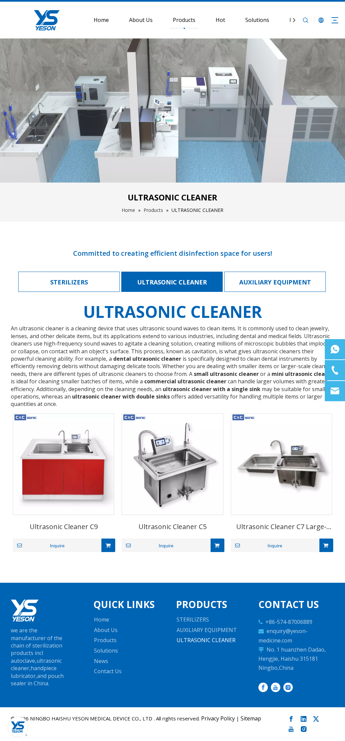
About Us (141, 20)
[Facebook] (263, 687)
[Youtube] (275, 687)
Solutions (257, 20)
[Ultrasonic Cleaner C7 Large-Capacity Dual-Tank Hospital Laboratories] (281, 463)
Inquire (57, 545)
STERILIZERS (69, 282)
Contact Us (108, 671)
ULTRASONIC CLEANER (172, 282)
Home (101, 20)
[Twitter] (316, 719)
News (101, 661)
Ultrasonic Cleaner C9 (64, 526)
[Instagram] (288, 687)
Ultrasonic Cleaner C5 (172, 526)
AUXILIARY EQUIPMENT (275, 282)
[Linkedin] (304, 719)
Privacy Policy (218, 718)
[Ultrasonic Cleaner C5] (172, 463)
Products (184, 20)
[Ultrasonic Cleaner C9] (63, 463)
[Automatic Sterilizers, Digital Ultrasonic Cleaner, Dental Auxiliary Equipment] (25, 611)
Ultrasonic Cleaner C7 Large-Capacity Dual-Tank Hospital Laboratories (281, 528)
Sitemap (251, 718)
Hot (220, 20)
